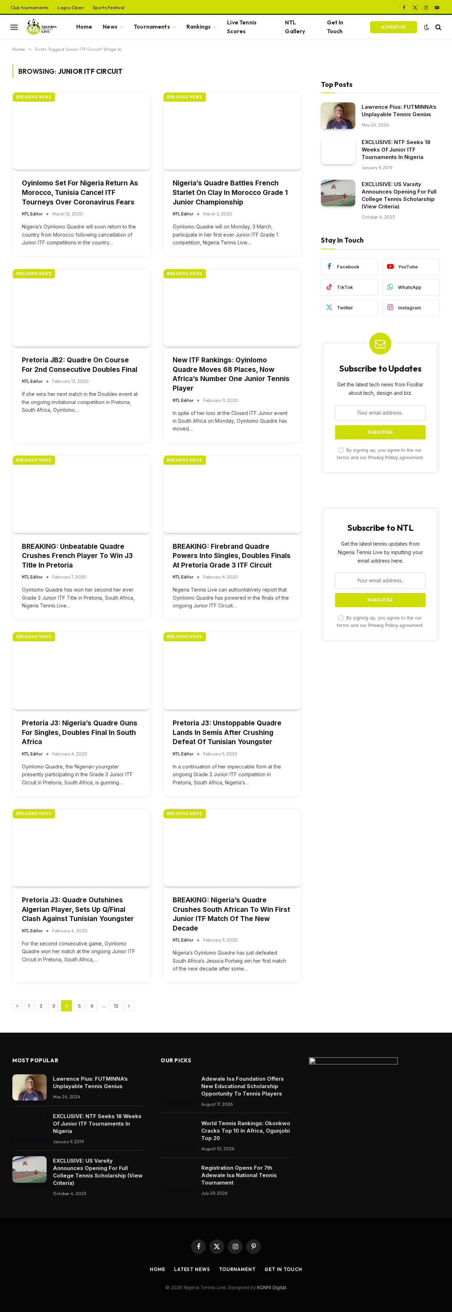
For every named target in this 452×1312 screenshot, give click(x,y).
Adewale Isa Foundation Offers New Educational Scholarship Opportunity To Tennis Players (242, 1086)
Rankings (198, 26)
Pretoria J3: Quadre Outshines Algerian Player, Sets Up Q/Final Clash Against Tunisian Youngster (78, 909)
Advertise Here (393, 28)
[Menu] (14, 27)
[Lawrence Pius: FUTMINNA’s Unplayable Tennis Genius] (338, 115)
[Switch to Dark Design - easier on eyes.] (426, 27)
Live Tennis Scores (241, 27)
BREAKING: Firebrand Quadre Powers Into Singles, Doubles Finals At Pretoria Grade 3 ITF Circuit (232, 555)
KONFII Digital (271, 1287)
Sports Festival (108, 7)
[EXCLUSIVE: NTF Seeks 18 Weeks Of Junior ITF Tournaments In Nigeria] (338, 151)
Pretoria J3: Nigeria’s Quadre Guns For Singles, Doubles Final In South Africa (79, 732)
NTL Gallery (295, 27)
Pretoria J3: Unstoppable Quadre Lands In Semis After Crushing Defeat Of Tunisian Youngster (227, 732)
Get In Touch (335, 27)
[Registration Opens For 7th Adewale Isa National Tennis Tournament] (178, 1176)
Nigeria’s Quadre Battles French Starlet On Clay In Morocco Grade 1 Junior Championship (230, 192)
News (110, 26)
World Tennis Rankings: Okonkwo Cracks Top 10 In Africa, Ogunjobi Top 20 (245, 1130)
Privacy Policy (383, 457)
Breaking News (34, 97)
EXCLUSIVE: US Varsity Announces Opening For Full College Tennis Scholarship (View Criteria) (399, 195)
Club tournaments (29, 7)
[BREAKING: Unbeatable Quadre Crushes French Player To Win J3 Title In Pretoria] (81, 494)
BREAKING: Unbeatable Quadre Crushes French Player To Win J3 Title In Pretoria (77, 555)
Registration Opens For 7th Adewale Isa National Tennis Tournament (239, 1175)
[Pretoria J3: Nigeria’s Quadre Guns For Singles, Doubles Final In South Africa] (81, 671)
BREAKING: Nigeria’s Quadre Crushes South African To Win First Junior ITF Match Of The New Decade (231, 914)
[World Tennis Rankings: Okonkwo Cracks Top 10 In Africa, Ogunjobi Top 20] (178, 1132)
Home (84, 26)
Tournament (237, 1269)
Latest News (192, 1269)
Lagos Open (71, 7)
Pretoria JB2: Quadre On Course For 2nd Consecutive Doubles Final (79, 365)
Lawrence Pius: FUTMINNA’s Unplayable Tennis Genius (399, 110)
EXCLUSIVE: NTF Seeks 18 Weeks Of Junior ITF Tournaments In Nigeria (396, 149)
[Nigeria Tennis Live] (41, 27)
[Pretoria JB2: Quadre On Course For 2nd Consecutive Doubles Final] (81, 307)
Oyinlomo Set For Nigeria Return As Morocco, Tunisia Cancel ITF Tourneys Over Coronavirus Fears (80, 192)
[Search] (437, 27)
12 (116, 1006)
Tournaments (152, 26)
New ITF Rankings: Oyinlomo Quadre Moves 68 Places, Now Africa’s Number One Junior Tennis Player (231, 374)
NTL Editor (32, 213)
